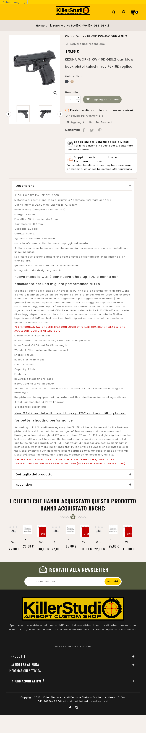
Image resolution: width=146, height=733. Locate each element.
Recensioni (24, 484)
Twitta (92, 129)
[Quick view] (13, 533)
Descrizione (25, 186)
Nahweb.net (100, 701)
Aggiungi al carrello (102, 99)
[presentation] (8, 114)
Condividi (84, 129)
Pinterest (100, 129)
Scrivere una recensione (85, 44)
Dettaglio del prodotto (34, 474)
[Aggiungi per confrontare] (13, 525)
